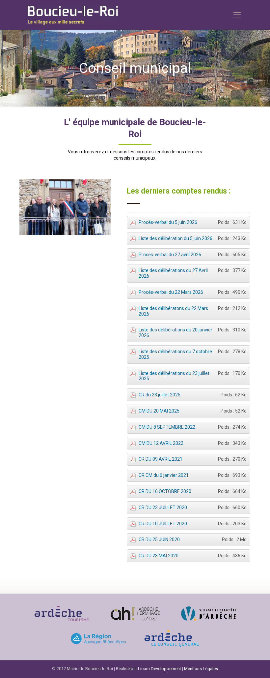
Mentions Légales (201, 668)
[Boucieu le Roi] (72, 15)
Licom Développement (159, 668)
